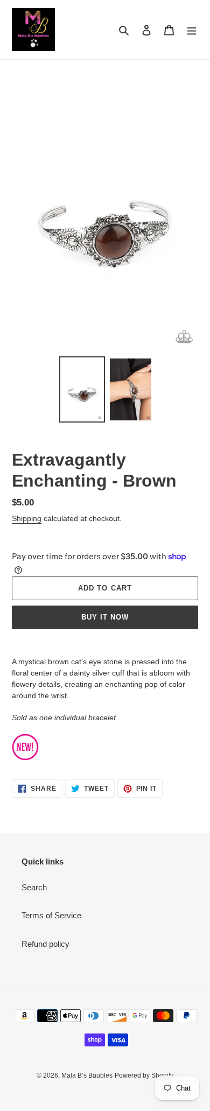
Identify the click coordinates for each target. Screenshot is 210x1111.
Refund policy (45, 943)
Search (34, 887)
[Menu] (191, 29)
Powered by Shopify (144, 1075)
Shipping (26, 518)
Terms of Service (51, 915)
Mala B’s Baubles (87, 1075)
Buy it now (105, 617)
